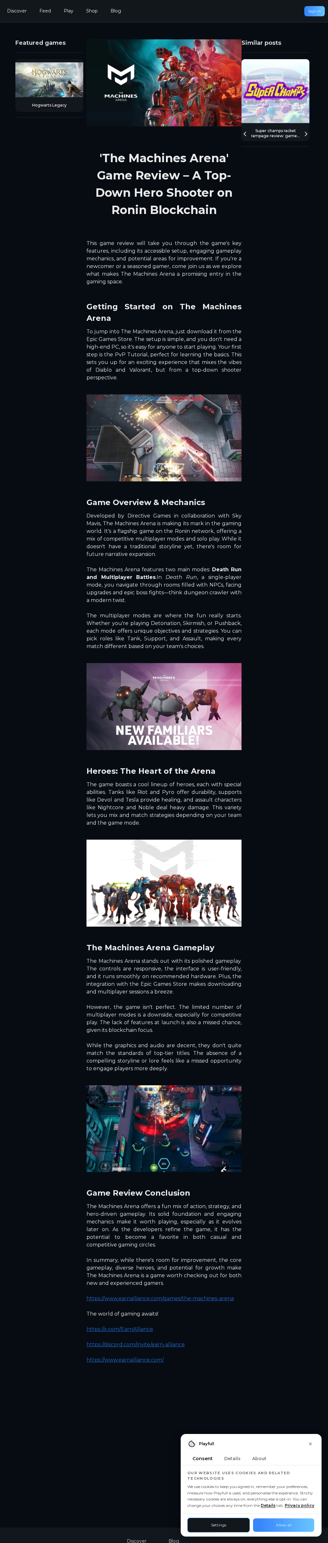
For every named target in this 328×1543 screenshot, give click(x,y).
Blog (116, 11)
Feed (45, 11)
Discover (17, 11)
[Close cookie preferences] (310, 1443)
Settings (218, 1525)
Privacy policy (299, 1505)
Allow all (283, 1525)
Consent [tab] (203, 1458)
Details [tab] (232, 1458)
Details (268, 1505)
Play (68, 11)
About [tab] (259, 1458)
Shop (92, 11)
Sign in (314, 11)
